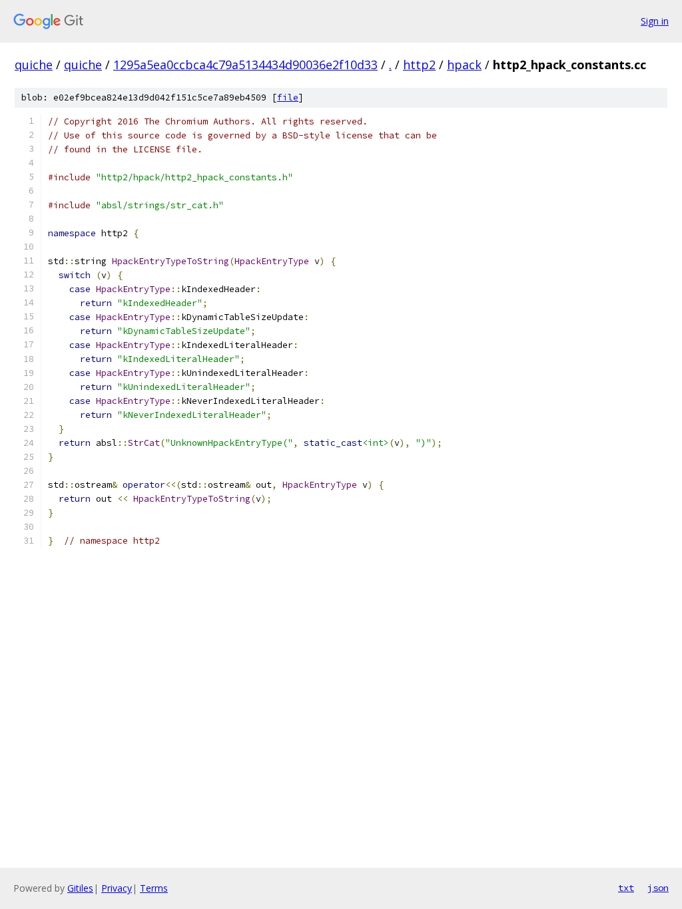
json (658, 888)
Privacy (116, 888)
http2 (419, 65)
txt (626, 888)
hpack (464, 65)
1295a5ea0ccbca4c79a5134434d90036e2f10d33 (245, 65)
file (287, 97)
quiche (34, 65)
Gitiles (80, 888)
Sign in (655, 21)
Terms (154, 888)
